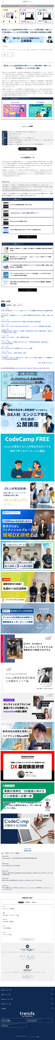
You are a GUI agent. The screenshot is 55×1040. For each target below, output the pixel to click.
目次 (4, 54)
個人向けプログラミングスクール (7, 1025)
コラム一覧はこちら (27, 236)
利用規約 (37, 1036)
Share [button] (6, 46)
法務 (14, 305)
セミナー (20, 305)
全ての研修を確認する (27, 939)
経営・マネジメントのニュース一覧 (19, 49)
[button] (2, 1)
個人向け (34, 902)
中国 (3, 305)
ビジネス (29, 161)
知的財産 (9, 305)
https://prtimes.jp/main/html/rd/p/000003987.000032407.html (17, 190)
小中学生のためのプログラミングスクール (35, 1020)
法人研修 (21, 902)
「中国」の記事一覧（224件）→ (45, 363)
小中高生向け (27, 902)
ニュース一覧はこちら (27, 290)
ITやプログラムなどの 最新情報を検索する (27, 976)
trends (3, 49)
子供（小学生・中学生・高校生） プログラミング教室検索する (27, 957)
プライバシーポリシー (31, 1036)
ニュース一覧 (9, 49)
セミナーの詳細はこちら (27, 149)
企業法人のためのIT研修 (6, 1020)
